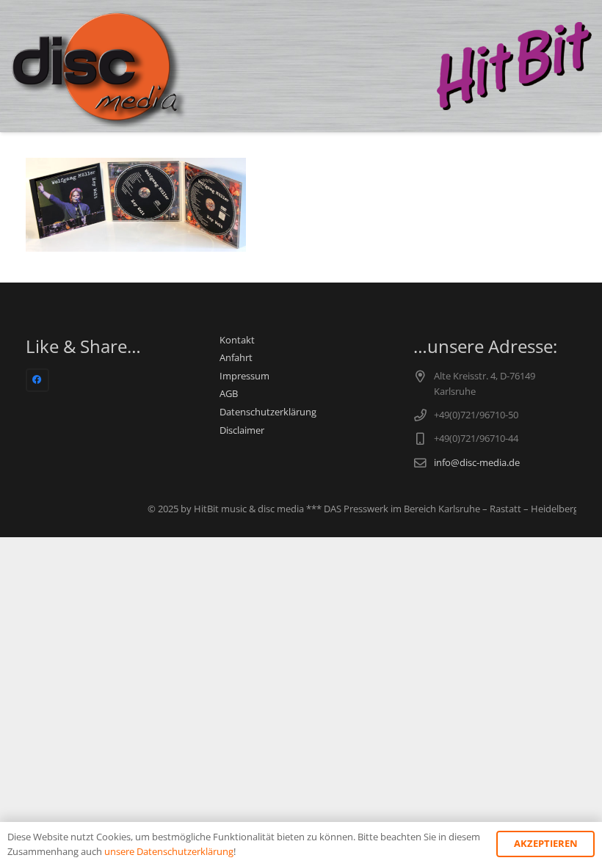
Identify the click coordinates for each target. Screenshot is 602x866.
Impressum (244, 376)
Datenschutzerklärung (268, 412)
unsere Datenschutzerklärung (168, 851)
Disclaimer (242, 430)
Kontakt (237, 340)
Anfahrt (236, 358)
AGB (229, 393)
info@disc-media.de (477, 462)
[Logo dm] (100, 66)
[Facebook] (37, 380)
